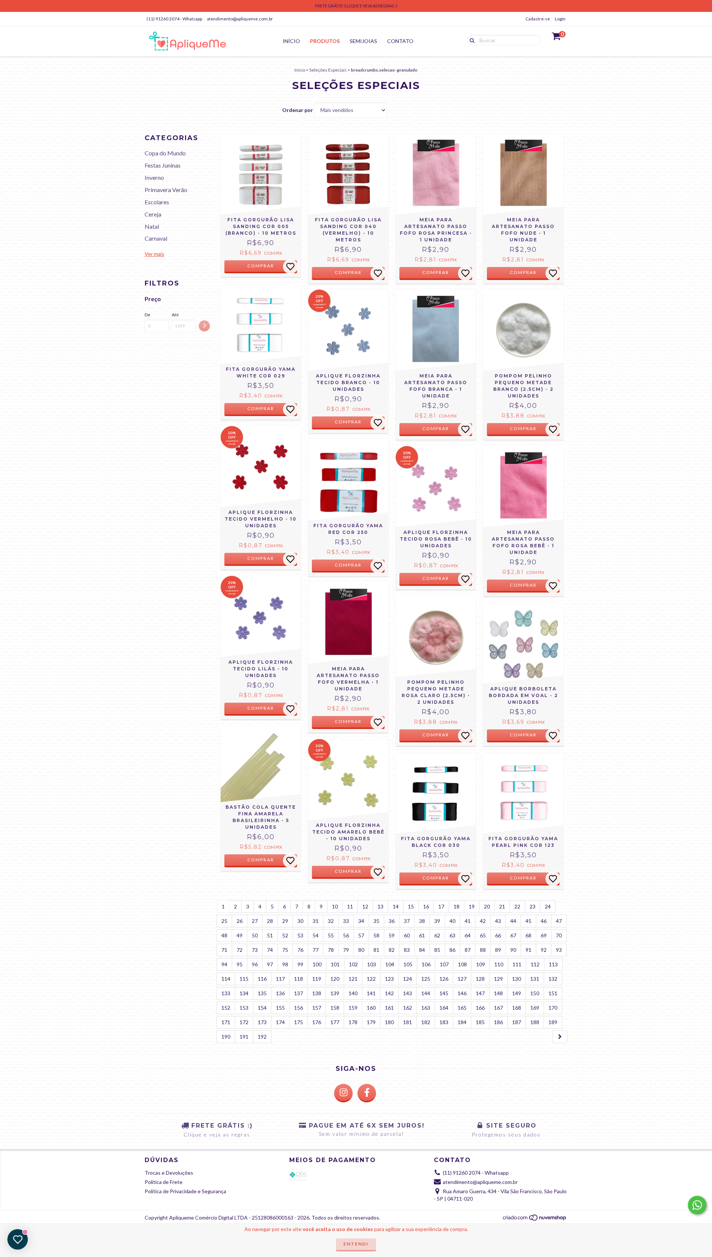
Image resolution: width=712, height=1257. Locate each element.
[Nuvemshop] (534, 1219)
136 (280, 993)
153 (244, 1007)
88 (483, 950)
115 (244, 979)
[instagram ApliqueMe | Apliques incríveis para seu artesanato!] (343, 1093)
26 (240, 921)
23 (532, 906)
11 (350, 906)
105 (407, 964)
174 (280, 1022)
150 (534, 993)
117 (280, 979)
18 (456, 906)
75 (285, 950)
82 (392, 950)
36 (392, 921)
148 (498, 993)
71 (224, 950)
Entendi (356, 1244)
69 (544, 935)
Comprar (260, 265)
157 (316, 1007)
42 (483, 921)
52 (285, 935)
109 (480, 964)
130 (516, 979)
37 (407, 921)
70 (559, 935)
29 (285, 921)
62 (437, 935)
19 (472, 906)
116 (262, 979)
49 (240, 935)
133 (225, 993)
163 (425, 1007)
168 (516, 1007)
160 (371, 1007)
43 (498, 921)
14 (396, 906)
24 (548, 906)
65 (483, 935)
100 (317, 964)
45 (528, 921)
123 (389, 979)
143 (407, 993)
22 (517, 906)
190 (225, 1036)
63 (452, 935)
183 (443, 1022)
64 (468, 935)
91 (528, 950)
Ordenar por (297, 110)
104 (389, 964)
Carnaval (156, 238)
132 (552, 979)
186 (498, 1022)
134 (244, 993)
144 (425, 993)
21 (502, 906)
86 (452, 950)
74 (270, 950)
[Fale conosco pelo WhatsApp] (697, 1205)
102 (353, 964)
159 (353, 1007)
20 (487, 906)
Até (175, 314)
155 (280, 1007)
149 (516, 993)
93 (559, 950)
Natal (152, 226)
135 (262, 993)
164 (443, 1007)
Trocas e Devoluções (169, 1172)
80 (361, 950)
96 (255, 964)
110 (498, 964)
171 (225, 1022)
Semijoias (363, 41)
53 (300, 935)
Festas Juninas (163, 165)
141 (371, 993)
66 (498, 935)
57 (361, 935)
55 (331, 935)
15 (411, 906)
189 (552, 1022)
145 (443, 993)
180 (389, 1022)
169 (534, 1007)
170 (552, 1007)
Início (291, 41)
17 (441, 906)
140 (353, 993)
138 (316, 993)
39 (437, 921)
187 (516, 1022)
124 (407, 979)
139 (334, 993)
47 (559, 921)
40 (452, 921)
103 (371, 964)
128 (480, 979)
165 (462, 1007)
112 (535, 964)
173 (262, 1022)
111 (516, 964)
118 (298, 979)
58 (376, 935)
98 (285, 964)
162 (407, 1007)
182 (425, 1022)
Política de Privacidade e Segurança (185, 1191)
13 (380, 906)
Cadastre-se (537, 19)
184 (462, 1022)
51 (270, 935)
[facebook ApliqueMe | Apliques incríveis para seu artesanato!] (366, 1093)
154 (262, 1007)
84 (422, 950)
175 (298, 1022)
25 (224, 921)
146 (462, 993)
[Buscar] (470, 40)
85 (437, 950)
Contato (400, 41)
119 (316, 979)
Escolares (157, 201)
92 (544, 950)
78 (331, 950)
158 (334, 1007)
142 (389, 993)
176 (316, 1022)
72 (240, 950)
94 (224, 964)
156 (298, 1007)
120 (334, 979)
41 (468, 921)
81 (376, 950)
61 (422, 935)
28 (270, 921)
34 (361, 921)
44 (513, 921)
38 (422, 921)
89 (498, 950)
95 (240, 964)
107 (444, 964)
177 (334, 1022)
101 (335, 964)
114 (225, 979)
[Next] (560, 1036)
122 (371, 979)
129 (498, 979)
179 (371, 1022)
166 (480, 1007)
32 (331, 921)
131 (534, 979)
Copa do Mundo (165, 152)
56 (346, 935)
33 (346, 921)
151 (552, 993)
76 (300, 950)
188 (534, 1022)
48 (224, 935)
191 (244, 1036)
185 (480, 1022)
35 (376, 921)
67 (513, 935)
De (147, 314)
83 (407, 950)
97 (270, 964)
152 (225, 1007)
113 (553, 964)
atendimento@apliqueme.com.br (240, 19)
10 (335, 906)
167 (498, 1007)
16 (426, 906)
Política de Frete (163, 1182)
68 (528, 935)
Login (560, 19)
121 (353, 979)
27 (255, 921)
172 (244, 1022)
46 (544, 921)
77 (316, 950)
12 (365, 906)
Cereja (153, 214)
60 (407, 935)
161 (389, 1007)
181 (407, 1022)
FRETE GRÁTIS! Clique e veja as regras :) (356, 5)
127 (462, 979)
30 (300, 921)
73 (255, 950)
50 (255, 935)
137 (298, 993)
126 (443, 979)
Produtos (325, 41)
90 (513, 950)
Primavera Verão (166, 189)
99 (300, 964)
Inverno (154, 177)
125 (425, 979)
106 (426, 964)
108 (462, 964)
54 (316, 935)
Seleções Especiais (328, 70)
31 (316, 921)
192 (262, 1036)
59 (392, 935)
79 (346, 950)
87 (468, 950)
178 (353, 1022)
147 (480, 993)
